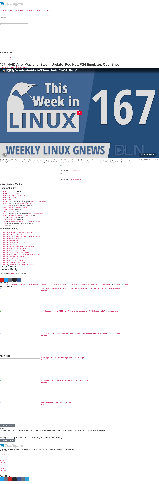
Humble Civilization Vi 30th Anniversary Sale (17, 262)
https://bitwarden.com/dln (36, 214)
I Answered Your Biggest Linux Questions (56, 402)
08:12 (5, 202)
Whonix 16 (11, 210)
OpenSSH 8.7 (13, 219)
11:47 (4, 206)
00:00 (5, 192)
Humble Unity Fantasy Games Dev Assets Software (19, 264)
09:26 (5, 204)
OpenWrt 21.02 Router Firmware (19, 216)
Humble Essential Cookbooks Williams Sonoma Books (20, 246)
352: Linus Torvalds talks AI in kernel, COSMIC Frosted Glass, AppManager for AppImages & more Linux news (80, 333)
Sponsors (40, 10)
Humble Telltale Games (10, 240)
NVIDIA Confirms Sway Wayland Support (21, 200)
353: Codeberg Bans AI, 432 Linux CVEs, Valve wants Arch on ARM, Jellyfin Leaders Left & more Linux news (80, 311)
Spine (10, 206)
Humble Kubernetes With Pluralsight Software (17, 232)
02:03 (5, 196)
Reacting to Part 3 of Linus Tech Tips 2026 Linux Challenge (62, 358)
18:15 (4, 212)
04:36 (5, 198)
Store (48, 10)
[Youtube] (2, 280)
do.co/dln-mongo (75, 171)
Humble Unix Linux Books (11, 244)
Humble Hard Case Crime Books (13, 256)
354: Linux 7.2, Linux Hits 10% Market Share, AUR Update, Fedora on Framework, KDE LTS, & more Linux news (80, 288)
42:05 (5, 225)
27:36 (5, 217)
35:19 (5, 221)
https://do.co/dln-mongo (38, 202)
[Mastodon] (10, 280)
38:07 (5, 223)
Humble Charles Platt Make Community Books (17, 252)
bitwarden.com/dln (75, 179)
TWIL (10, 10)
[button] (79, 449)
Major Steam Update (24, 204)
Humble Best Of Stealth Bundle (13, 238)
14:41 (4, 208)
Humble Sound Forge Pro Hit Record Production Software (21, 254)
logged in (11, 273)
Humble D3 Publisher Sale (11, 258)
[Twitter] (6, 280)
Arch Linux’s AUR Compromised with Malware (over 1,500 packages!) (66, 380)
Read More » (44, 290)
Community (19, 10)
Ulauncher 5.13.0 (13, 194)
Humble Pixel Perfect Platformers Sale (15, 260)
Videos (4, 10)
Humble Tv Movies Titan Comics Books (15, 248)
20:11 (4, 214)
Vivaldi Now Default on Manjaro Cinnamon (22, 196)
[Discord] (23, 479)
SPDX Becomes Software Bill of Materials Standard (24, 221)
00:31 (5, 194)
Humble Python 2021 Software (13, 234)
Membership (30, 10)
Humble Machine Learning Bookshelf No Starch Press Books (22, 236)
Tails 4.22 (11, 212)
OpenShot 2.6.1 (13, 198)
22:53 (5, 216)
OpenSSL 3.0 (13, 217)
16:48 (5, 210)
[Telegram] (27, 479)
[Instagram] (14, 280)
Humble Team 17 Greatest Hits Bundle (15, 250)
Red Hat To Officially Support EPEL (19, 208)
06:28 (5, 200)
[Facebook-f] (19, 280)
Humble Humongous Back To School (14, 242)
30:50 (5, 219)
